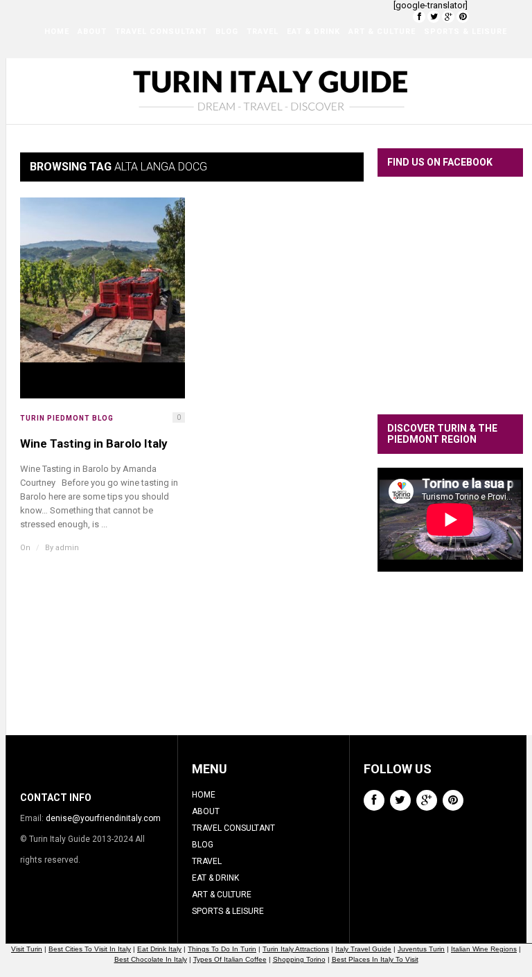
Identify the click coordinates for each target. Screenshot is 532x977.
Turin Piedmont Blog (67, 418)
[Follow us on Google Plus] (448, 16)
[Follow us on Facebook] (419, 16)
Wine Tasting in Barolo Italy (94, 443)
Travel (262, 31)
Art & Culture (382, 31)
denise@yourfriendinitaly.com (103, 818)
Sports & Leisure (465, 31)
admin (67, 547)
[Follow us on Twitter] (433, 16)
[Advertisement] (455, 664)
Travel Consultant (161, 31)
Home (56, 31)
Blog (226, 31)
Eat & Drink (313, 31)
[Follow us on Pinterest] (462, 16)
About (92, 31)
